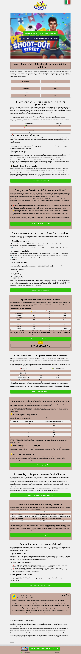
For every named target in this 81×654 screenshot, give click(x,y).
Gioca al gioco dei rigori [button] (40, 535)
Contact (12, 642)
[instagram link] (66, 595)
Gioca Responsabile (31, 632)
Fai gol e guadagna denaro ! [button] (40, 290)
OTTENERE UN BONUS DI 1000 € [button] (40, 224)
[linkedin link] (64, 595)
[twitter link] (62, 595)
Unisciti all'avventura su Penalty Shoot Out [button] (40, 495)
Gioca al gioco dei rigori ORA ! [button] (40, 181)
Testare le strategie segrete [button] (40, 465)
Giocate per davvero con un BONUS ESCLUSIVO (40, 33)
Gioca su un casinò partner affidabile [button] (40, 585)
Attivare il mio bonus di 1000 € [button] (40, 391)
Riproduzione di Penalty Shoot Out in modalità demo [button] (40, 38)
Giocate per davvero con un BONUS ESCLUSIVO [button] (44, 648)
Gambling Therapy (41, 632)
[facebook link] (69, 595)
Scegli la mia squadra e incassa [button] (40, 339)
